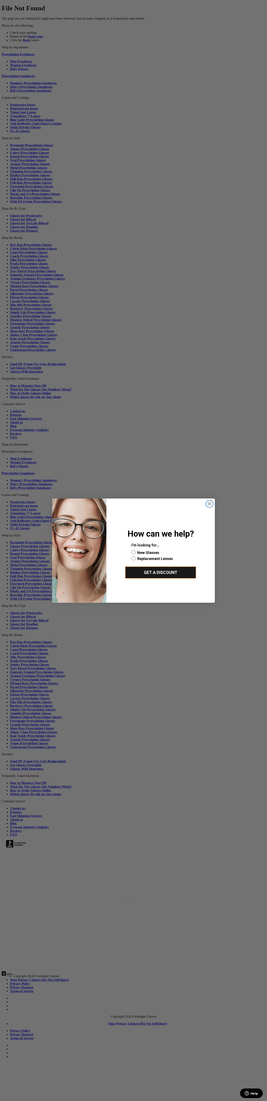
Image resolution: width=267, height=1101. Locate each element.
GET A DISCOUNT (160, 572)
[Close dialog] (209, 503)
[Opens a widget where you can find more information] (251, 1093)
